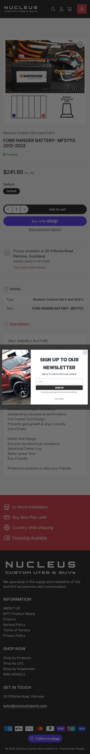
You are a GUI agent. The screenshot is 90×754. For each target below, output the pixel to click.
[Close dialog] (85, 352)
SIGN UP (59, 387)
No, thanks (59, 398)
